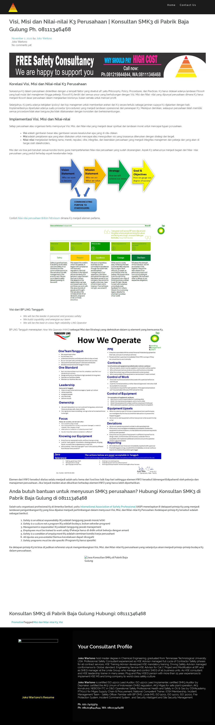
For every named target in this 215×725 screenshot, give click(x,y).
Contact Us (188, 5)
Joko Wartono (44, 38)
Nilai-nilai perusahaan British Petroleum (39, 218)
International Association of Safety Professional (108, 506)
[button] (201, 5)
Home (171, 5)
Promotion (18, 622)
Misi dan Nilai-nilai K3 (45, 622)
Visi (61, 622)
